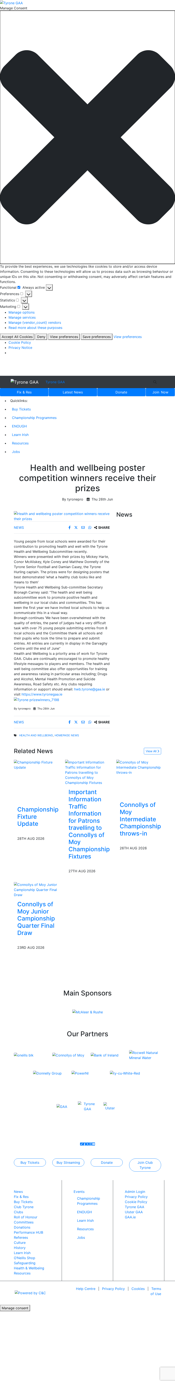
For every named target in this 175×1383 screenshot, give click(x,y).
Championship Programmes (34, 418)
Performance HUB (28, 1232)
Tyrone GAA (55, 382)
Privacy (113, 1289)
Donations (22, 1227)
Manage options (22, 312)
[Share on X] (76, 527)
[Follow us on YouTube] (93, 1144)
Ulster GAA (134, 1212)
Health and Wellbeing (36, 735)
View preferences (64, 337)
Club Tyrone (24, 1207)
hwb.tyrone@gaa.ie (89, 689)
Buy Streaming (68, 1162)
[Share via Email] (83, 527)
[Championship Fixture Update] (38, 764)
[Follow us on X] (87, 1144)
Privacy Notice (20, 347)
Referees (21, 1237)
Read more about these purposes (35, 327)
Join (160, 392)
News (73, 392)
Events (79, 1191)
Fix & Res (24, 392)
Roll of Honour (25, 1217)
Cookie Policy (20, 342)
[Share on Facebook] (70, 527)
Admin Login (135, 1191)
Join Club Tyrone (145, 1165)
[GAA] (62, 1106)
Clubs (18, 1212)
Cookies (138, 1289)
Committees (24, 1222)
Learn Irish (20, 435)
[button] (87, 137)
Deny (41, 337)
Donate (121, 392)
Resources (20, 443)
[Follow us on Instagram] (90, 1144)
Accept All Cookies (17, 337)
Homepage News (67, 735)
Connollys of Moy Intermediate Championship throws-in (140, 819)
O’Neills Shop (24, 1258)
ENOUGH (19, 426)
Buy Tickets (21, 409)
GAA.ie (130, 1217)
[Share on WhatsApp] (90, 527)
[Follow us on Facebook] (84, 1144)
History (20, 1248)
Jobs (16, 452)
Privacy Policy (136, 1197)
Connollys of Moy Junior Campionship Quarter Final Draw (36, 918)
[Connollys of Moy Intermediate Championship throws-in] (140, 767)
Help (85, 1289)
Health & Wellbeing (29, 1268)
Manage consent (15, 1308)
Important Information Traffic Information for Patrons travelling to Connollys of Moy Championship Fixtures (89, 824)
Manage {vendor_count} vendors (35, 322)
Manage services (22, 317)
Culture (20, 1242)
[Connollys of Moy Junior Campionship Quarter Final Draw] (36, 889)
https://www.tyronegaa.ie (42, 694)
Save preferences (97, 337)
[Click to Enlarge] (62, 516)
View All (151, 751)
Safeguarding (24, 1263)
